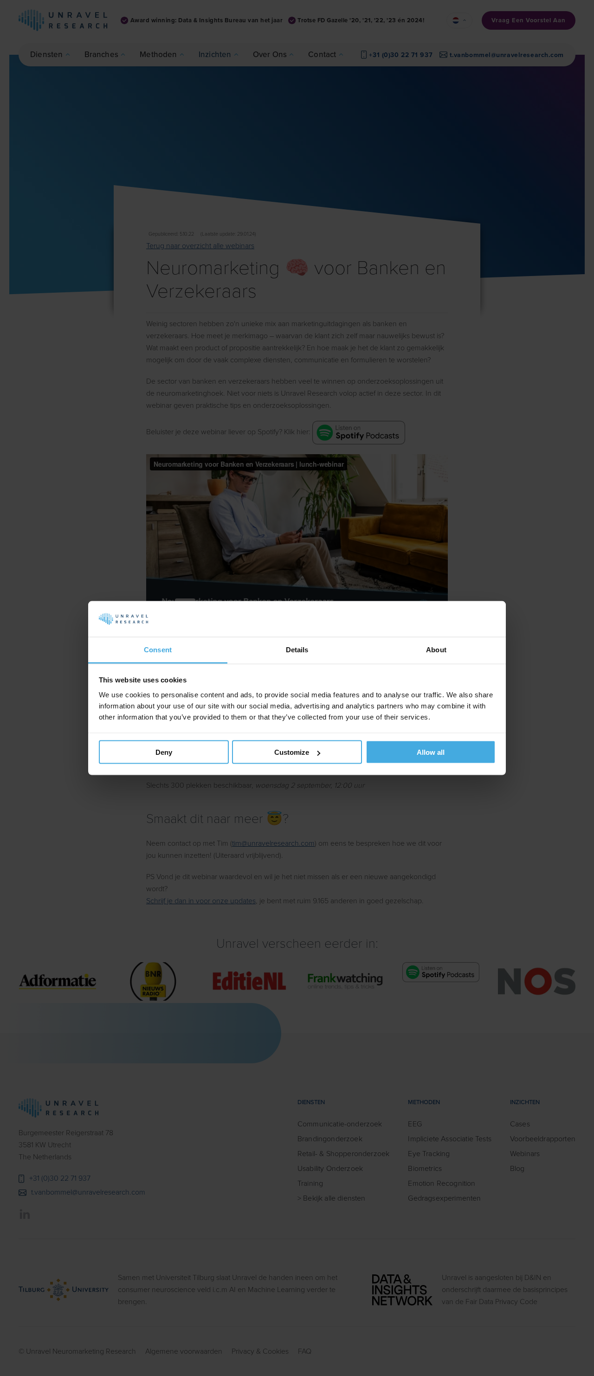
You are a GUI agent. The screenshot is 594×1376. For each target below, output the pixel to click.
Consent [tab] (158, 649)
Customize (291, 752)
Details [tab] (297, 649)
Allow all (431, 752)
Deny (163, 752)
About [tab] (436, 649)
